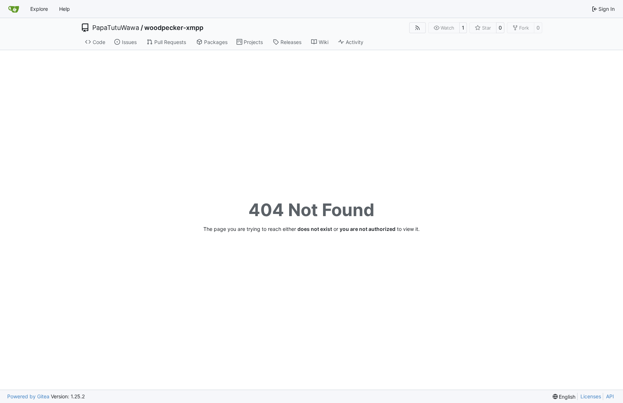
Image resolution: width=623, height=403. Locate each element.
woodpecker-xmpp (173, 27)
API (610, 396)
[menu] (564, 397)
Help (64, 9)
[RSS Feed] (417, 27)
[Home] (14, 9)
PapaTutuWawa (115, 27)
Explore (39, 9)
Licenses (590, 396)
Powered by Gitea (28, 396)
